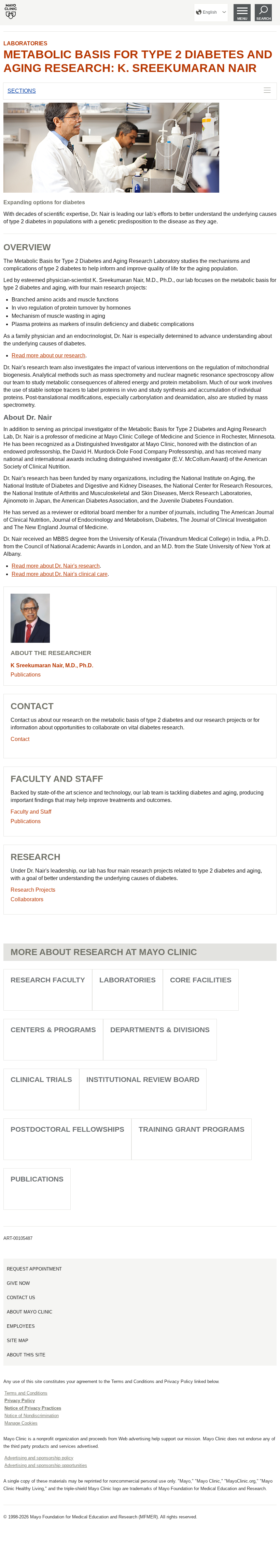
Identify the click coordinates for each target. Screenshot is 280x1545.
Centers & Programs (53, 1030)
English (210, 12)
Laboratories (25, 43)
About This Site (26, 1354)
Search (263, 18)
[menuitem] (211, 12)
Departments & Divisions (160, 1030)
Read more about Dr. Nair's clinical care (60, 574)
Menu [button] (242, 18)
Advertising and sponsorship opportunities (45, 1465)
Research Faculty (48, 980)
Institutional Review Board (142, 1079)
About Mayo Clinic (29, 1311)
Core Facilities (201, 980)
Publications (26, 675)
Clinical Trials (41, 1079)
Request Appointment (34, 1269)
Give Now (18, 1283)
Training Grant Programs (191, 1129)
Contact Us (21, 1297)
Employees (21, 1326)
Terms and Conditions (25, 1393)
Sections (22, 91)
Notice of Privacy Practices (32, 1408)
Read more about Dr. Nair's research (56, 566)
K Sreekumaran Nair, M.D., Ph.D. (52, 665)
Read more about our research (48, 355)
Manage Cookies (21, 1423)
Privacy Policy (19, 1400)
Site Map (17, 1340)
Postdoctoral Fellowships (67, 1129)
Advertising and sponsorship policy (38, 1457)
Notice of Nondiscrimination (31, 1415)
